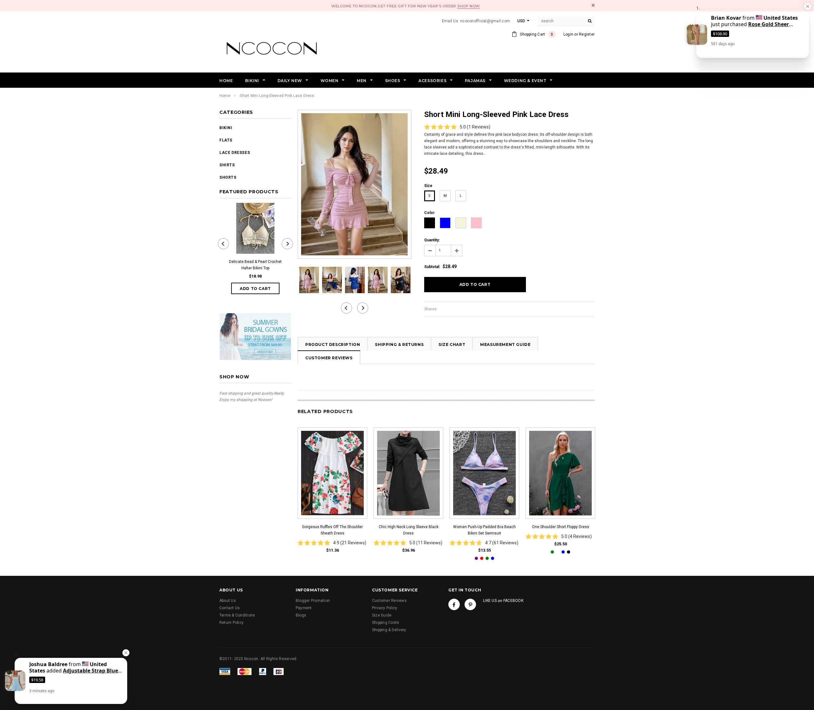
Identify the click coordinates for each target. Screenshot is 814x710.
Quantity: (432, 240)
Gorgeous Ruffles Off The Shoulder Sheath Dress (332, 530)
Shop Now (468, 6)
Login (568, 34)
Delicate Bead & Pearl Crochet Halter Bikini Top (255, 264)
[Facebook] (454, 604)
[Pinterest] (470, 604)
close (593, 5)
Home (224, 95)
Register (587, 34)
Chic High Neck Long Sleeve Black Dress (408, 530)
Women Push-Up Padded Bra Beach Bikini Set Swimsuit (484, 530)
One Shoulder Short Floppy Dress (560, 527)
